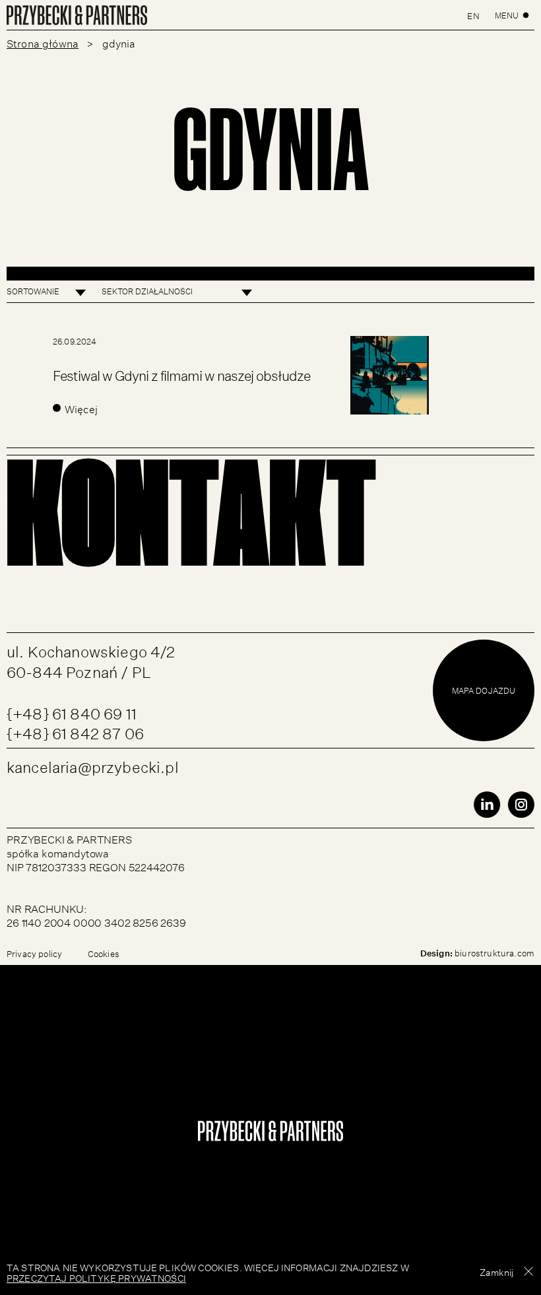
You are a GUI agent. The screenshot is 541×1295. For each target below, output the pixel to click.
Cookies (103, 953)
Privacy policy (34, 953)
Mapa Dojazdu (484, 690)
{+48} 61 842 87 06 (75, 731)
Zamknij (496, 1271)
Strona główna (43, 42)
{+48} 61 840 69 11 (72, 711)
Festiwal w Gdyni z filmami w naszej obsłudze (181, 373)
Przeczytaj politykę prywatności (96, 1277)
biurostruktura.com (494, 952)
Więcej (81, 408)
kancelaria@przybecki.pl (93, 764)
